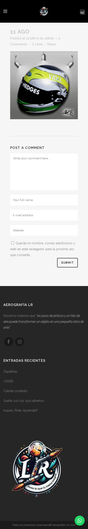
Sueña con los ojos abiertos (23, 401)
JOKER (8, 381)
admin (49, 38)
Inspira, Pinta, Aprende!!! (20, 410)
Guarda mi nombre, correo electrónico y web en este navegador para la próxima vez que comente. (42, 249)
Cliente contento (15, 391)
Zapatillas (10, 371)
